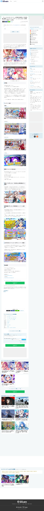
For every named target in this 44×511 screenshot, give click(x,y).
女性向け (31, 97)
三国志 (37, 99)
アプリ (8, 319)
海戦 (34, 102)
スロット (34, 83)
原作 (9, 318)
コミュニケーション (34, 86)
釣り (35, 79)
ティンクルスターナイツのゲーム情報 (15, 330)
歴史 (33, 99)
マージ (31, 108)
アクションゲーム (17, 471)
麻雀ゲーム (14, 472)
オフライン (31, 109)
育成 (39, 74)
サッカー (31, 78)
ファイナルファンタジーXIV (34, 30)
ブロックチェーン (39, 97)
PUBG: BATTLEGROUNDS (34, 42)
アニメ (8, 318)
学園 (39, 99)
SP (8, 323)
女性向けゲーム (17, 472)
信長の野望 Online (33, 33)
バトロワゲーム (21, 471)
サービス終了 (34, 93)
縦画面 (33, 107)
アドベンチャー (32, 87)
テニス (39, 78)
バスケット (31, 79)
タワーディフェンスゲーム (5, 472)
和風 (33, 101)
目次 (5, 28)
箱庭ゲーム (28, 471)
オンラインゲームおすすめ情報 (8, 469)
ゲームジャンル (32, 66)
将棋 (34, 82)
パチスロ (31, 83)
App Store (11, 327)
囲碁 (32, 82)
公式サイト (8, 327)
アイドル (33, 100)
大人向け (12, 318)
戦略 (30, 74)
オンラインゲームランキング (34, 27)
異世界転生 (36, 101)
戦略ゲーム (25, 471)
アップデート (3, 373)
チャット (35, 87)
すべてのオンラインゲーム (34, 50)
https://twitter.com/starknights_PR (9, 277)
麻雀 (30, 82)
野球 (33, 78)
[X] (35, 136)
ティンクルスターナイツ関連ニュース (9, 360)
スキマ (12, 319)
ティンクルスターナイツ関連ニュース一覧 (15, 388)
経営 (32, 74)
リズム (31, 86)
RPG (30, 68)
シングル (10, 319)
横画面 (14, 319)
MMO (33, 108)
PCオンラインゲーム (33, 55)
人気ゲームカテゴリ (33, 48)
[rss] (37, 136)
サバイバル (31, 101)
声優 (13, 318)
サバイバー (34, 109)
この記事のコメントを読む (15, 31)
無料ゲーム (3, 471)
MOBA (31, 75)
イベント (17, 373)
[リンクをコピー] (11, 21)
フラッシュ (40, 109)
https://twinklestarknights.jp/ (8, 275)
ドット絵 (41, 96)
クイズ (37, 87)
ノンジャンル (32, 85)
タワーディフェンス (36, 74)
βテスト (35, 92)
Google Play (14, 327)
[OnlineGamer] (22, 502)
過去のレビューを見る (22, 342)
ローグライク (38, 107)
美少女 (15, 318)
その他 (40, 87)
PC (7, 323)
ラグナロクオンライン (34, 31)
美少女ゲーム (35, 471)
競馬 (33, 79)
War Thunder (33, 44)
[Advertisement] (22, 8)
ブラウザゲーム (33, 63)
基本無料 (8, 322)
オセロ (36, 82)
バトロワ (37, 109)
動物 (35, 100)
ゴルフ (35, 78)
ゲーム (11, 1)
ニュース (15, 1)
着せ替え (38, 86)
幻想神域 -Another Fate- (34, 34)
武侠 (32, 102)
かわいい (34, 96)
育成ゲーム (32, 471)
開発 (39, 92)
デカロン (32, 36)
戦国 (35, 99)
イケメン (38, 100)
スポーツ (31, 77)
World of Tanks (33, 39)
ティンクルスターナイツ (10, 315)
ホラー (31, 100)
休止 (41, 92)
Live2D (31, 110)
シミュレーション (32, 73)
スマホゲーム (32, 59)
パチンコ (38, 82)
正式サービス (31, 92)
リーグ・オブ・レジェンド (34, 41)
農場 (40, 101)
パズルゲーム (10, 472)
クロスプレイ (37, 108)
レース (37, 78)
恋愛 (36, 96)
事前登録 (5, 291)
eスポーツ (31, 96)
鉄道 (38, 101)
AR (34, 108)
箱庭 (40, 74)
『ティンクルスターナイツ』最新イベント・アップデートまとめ (12, 280)
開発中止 (31, 93)
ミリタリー (31, 99)
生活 (30, 102)
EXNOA (8, 326)
